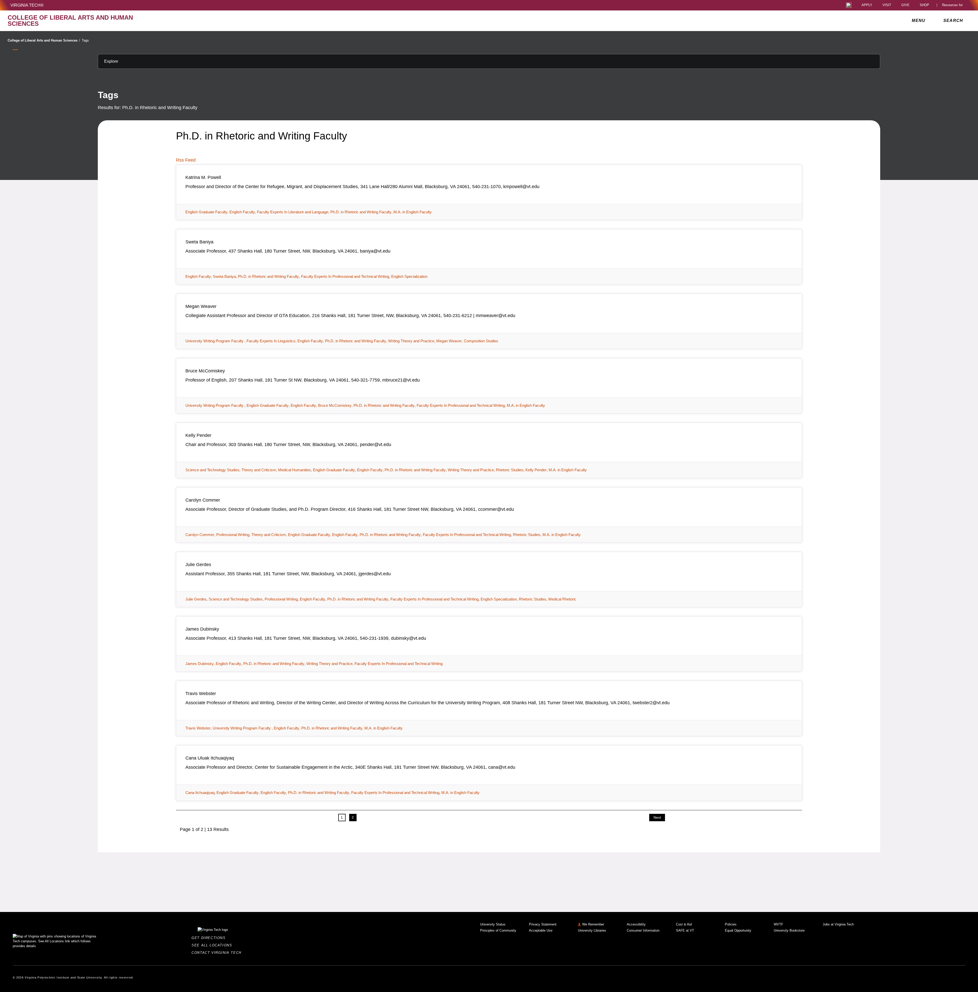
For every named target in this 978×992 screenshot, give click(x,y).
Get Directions (210, 938)
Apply (867, 5)
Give (905, 5)
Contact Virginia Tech (218, 953)
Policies (731, 924)
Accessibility (636, 924)
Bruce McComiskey (205, 370)
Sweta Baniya (199, 241)
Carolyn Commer (202, 500)
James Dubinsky (202, 629)
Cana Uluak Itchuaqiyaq (209, 758)
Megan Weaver (200, 306)
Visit (886, 5)
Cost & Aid (684, 924)
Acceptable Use (540, 930)
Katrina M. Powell (203, 177)
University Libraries (592, 930)
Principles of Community (498, 930)
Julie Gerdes (198, 564)
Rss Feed (186, 160)
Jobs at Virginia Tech (838, 924)
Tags (85, 40)
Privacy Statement (542, 924)
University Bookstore (789, 930)
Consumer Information (643, 930)
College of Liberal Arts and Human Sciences (44, 40)
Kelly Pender (198, 435)
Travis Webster (200, 693)
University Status (493, 924)
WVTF (778, 924)
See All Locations (213, 945)
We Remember (593, 924)
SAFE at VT (685, 930)
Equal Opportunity (738, 930)
